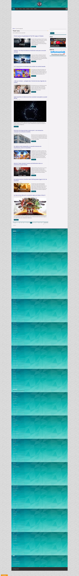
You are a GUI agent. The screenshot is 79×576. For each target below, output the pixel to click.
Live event (14, 465)
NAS (13, 481)
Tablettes (14, 525)
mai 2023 (14, 298)
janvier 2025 (14, 265)
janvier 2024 (14, 285)
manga (14, 473)
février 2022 (14, 323)
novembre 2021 (15, 328)
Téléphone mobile (15, 531)
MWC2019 (14, 480)
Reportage (14, 508)
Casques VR (14, 413)
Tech (13, 526)
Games (20, 8)
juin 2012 (14, 370)
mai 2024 (14, 278)
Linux (13, 461)
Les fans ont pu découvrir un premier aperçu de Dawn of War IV (29, 195)
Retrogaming (15, 511)
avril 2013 (14, 353)
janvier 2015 (14, 340)
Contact (17, 8)
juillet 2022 (14, 315)
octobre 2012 (15, 363)
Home (14, 28)
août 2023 (14, 293)
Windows (14, 550)
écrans (14, 428)
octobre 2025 (15, 250)
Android (14, 393)
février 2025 (14, 263)
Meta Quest (14, 475)
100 (38, 222)
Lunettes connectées (16, 466)
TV (13, 541)
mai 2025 (14, 258)
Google (14, 448)
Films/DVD (14, 441)
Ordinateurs (14, 495)
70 (21, 222)
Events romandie (15, 438)
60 (19, 222)
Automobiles (15, 403)
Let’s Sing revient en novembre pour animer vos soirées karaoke (29, 66)
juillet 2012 (14, 368)
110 (41, 222)
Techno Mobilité (15, 530)
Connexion (14, 559)
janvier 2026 (14, 245)
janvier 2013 (14, 358)
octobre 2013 (15, 348)
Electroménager (15, 431)
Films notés (14, 440)
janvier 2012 (14, 378)
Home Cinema (15, 453)
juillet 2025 (14, 255)
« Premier (14, 222)
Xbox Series (14, 553)
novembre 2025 (15, 248)
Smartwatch (14, 515)
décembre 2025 (15, 246)
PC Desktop (14, 501)
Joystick (14, 458)
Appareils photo (15, 396)
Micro (14, 476)
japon (14, 456)
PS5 (13, 506)
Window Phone (15, 548)
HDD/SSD (14, 451)
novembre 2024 (15, 268)
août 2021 (14, 333)
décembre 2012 (15, 360)
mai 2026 (14, 238)
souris (14, 516)
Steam (14, 521)
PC (13, 498)
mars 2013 (14, 355)
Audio (14, 401)
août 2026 (14, 233)
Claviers (14, 418)
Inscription (14, 558)
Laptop (14, 460)
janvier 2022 (14, 325)
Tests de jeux (15, 536)
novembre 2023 (15, 288)
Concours (14, 421)
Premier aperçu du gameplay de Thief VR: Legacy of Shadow (28, 36)
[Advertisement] (39, 19)
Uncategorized (15, 543)
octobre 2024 (15, 270)
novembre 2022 (15, 308)
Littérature (27, 8)
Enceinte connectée (16, 433)
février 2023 (14, 303)
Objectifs (14, 491)
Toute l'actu (14, 540)
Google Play (14, 450)
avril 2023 (14, 300)
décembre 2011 (15, 380)
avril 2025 (14, 260)
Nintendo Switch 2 (15, 488)
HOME (14, 8)
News (13, 483)
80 (23, 222)
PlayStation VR (15, 503)
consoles (14, 423)
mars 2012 (14, 375)
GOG (13, 446)
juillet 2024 (14, 275)
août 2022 (14, 313)
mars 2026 (14, 241)
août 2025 (14, 253)
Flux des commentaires (16, 563)
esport (14, 436)
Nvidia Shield (15, 490)
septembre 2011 (15, 385)
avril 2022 (14, 320)
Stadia (14, 520)
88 (27, 222)
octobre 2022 (15, 310)
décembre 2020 (15, 338)
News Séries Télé (15, 485)
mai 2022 (14, 318)
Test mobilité (15, 535)
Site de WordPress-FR (16, 564)
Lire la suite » (33, 46)
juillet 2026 (14, 235)
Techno (24, 8)
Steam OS (14, 523)
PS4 (13, 505)
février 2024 (14, 283)
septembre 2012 (15, 365)
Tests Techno (15, 538)
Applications (15, 398)
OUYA (14, 496)
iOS (13, 455)
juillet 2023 (14, 295)
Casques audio (15, 411)
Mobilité (35, 8)
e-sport (14, 426)
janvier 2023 (14, 305)
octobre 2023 (15, 290)
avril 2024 (14, 280)
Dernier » (14, 225)
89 (29, 222)
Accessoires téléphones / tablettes (18, 391)
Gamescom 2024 (15, 445)
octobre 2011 (15, 383)
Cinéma (32, 8)
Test (13, 533)
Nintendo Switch (15, 486)
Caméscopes (15, 408)
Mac (13, 468)
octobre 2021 (15, 330)
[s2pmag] (39, 3)
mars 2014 (14, 343)
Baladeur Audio (15, 406)
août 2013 (14, 350)
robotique (14, 513)
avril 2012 (14, 373)
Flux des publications (16, 561)
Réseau (14, 510)
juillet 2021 (14, 335)
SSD (13, 518)
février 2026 (14, 243)
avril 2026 (14, 240)
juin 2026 (14, 236)
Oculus (14, 493)
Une (13, 545)
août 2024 (14, 273)
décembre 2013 (15, 345)
